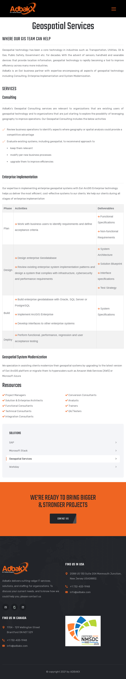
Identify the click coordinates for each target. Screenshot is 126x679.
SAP (11, 442)
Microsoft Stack (18, 450)
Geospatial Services (20, 458)
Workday (14, 466)
